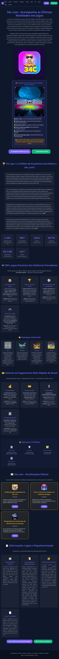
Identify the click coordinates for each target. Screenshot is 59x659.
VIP (35, 1)
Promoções (16, 1)
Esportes (10, 1)
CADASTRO (54, 3)
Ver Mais (15, 506)
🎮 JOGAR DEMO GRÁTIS (41, 151)
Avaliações (22, 1)
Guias (32, 1)
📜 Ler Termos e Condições (43, 641)
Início (6, 1)
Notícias (10, 4)
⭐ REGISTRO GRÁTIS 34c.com (19, 151)
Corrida (39, 1)
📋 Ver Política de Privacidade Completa (20, 641)
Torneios (27, 1)
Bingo (6, 4)
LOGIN (46, 3)
